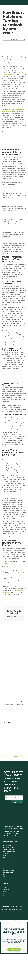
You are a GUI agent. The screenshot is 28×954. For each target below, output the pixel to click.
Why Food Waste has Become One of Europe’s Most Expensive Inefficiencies (14, 733)
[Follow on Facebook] (16, 916)
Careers (5, 895)
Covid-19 (21, 906)
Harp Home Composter (8, 847)
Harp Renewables (9, 567)
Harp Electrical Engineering (9, 851)
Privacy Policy (14, 906)
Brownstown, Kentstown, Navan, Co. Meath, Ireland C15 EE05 (13, 909)
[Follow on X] (19, 916)
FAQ (4, 858)
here (18, 537)
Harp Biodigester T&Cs (8, 860)
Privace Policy (6, 879)
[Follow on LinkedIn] (22, 916)
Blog (4, 893)
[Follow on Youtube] (25, 916)
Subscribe (17, 802)
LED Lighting (6, 853)
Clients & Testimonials (8, 891)
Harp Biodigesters (20, 573)
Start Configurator (14, 949)
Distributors (5, 855)
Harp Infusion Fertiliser (8, 872)
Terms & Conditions (5, 906)
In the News (6, 889)
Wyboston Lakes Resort (12, 462)
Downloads (5, 874)
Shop (4, 868)
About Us (5, 887)
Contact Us (5, 898)
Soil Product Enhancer (8, 849)
